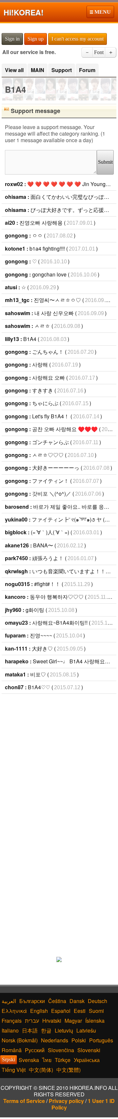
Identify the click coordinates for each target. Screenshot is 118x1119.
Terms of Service (24, 1101)
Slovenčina (61, 1050)
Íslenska (95, 1020)
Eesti (80, 1011)
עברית (32, 1020)
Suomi (96, 1011)
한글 (46, 1030)
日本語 (30, 1030)
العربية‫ (9, 1001)
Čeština (57, 1001)
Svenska (29, 1060)
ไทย (46, 1060)
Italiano (10, 1030)
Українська (87, 1060)
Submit (105, 162)
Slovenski (88, 1050)
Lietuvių (64, 1030)
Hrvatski (51, 1020)
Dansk (77, 1001)
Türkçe (62, 1060)
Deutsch (97, 1001)
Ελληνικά (14, 1011)
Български (32, 1001)
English (39, 1011)
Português (101, 1040)
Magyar (73, 1020)
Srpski (8, 1059)
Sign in (12, 39)
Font (99, 52)
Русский (35, 1050)
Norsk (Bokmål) (20, 1040)
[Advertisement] (59, 759)
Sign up (36, 39)
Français (12, 1020)
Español (60, 1011)
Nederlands (54, 1040)
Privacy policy (66, 1101)
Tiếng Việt (14, 1069)
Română (12, 1050)
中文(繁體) (68, 1069)
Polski (78, 1040)
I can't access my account (77, 39)
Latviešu (86, 1030)
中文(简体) (41, 1069)
